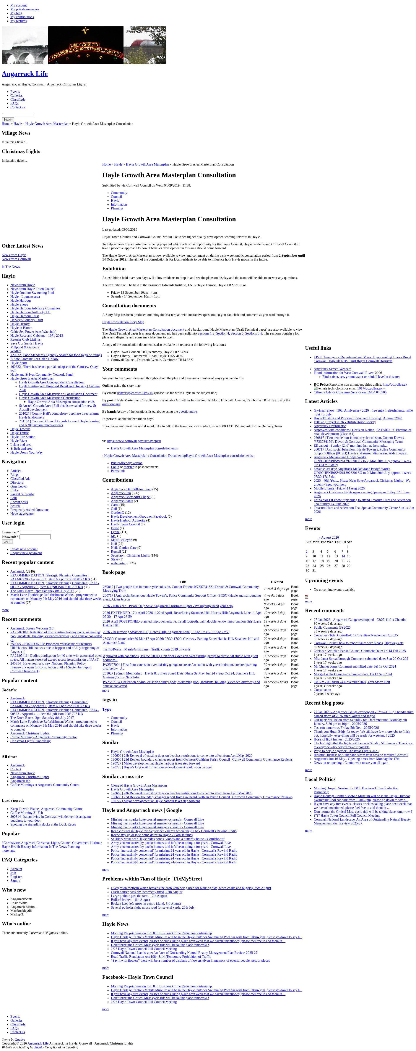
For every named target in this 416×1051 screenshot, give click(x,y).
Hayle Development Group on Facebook (139, 516)
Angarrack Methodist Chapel (131, 497)
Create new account (23, 549)
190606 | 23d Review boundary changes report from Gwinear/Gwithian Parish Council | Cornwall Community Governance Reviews (201, 759)
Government (80, 843)
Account (16, 869)
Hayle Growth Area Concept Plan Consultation (51, 382)
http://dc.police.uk (395, 384)
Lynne (115, 532)
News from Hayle (14, 255)
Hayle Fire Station (22, 437)
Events (15, 91)
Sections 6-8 (253, 333)
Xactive (20, 1039)
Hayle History (20, 324)
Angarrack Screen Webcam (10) (32, 628)
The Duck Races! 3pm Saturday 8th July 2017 (42, 591)
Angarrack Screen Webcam (332, 369)
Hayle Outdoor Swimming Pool (32, 293)
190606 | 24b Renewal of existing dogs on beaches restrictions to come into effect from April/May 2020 (181, 755)
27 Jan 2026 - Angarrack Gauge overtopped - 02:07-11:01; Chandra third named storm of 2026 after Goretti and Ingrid (364, 714)
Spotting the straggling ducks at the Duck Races (43, 824)
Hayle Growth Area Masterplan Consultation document (146, 329)
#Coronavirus (11, 843)
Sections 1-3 (206, 333)
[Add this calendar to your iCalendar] (307, 597)
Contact (15, 769)
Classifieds (17, 99)
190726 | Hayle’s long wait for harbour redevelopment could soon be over (161, 767)
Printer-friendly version (127, 463)
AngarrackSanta (122, 501)
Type (106, 709)
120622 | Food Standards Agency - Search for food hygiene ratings (56, 355)
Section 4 (222, 333)
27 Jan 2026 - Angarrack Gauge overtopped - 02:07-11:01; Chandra (360, 619)
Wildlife (15, 351)
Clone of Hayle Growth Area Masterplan (139, 785)
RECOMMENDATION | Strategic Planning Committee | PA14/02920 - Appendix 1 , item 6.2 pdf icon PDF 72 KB (50, 577)
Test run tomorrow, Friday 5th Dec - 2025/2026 (346, 727)
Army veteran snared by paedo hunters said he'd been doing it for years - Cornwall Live (171, 843)
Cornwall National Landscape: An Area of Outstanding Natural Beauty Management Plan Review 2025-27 (184, 952)
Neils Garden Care (123, 547)
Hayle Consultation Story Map (123, 322)
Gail (114, 508)
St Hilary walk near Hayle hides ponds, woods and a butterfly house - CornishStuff (167, 839)
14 (343, 556)
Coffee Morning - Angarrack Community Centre (43, 737)
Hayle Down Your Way (26, 452)
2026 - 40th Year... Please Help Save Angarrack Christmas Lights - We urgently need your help (168, 606)
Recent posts (19, 502)
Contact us (17, 107)
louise (115, 528)
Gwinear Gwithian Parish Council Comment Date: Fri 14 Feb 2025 (360, 651)
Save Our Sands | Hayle (26, 343)
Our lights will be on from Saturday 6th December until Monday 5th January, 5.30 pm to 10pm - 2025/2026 (360, 722)
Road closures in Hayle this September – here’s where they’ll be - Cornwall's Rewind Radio (174, 831)
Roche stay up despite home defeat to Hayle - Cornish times (152, 835)
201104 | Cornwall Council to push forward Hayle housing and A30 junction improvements (59, 423)
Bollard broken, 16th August (130, 899)
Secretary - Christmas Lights (130, 555)
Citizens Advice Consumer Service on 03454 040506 (350, 392)
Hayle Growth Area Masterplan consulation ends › (220, 455)
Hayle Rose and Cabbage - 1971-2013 (36, 335)
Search (15, 506)
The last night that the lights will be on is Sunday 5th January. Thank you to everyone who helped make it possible (363, 745)
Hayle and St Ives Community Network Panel (41, 374)
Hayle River (18, 441)
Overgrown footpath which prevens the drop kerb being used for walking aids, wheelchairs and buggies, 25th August (191, 888)
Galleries (16, 95)
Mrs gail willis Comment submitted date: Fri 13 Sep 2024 (353, 674)
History (26, 846)
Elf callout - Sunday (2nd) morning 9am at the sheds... (351, 445)
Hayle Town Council (125, 524)
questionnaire (111, 404)
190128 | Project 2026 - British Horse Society (345, 422)
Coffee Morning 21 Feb (26, 812)
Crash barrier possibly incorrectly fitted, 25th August (146, 892)
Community (119, 193)
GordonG (117, 512)
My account (18, 5)
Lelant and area (20, 444)
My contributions (22, 17)
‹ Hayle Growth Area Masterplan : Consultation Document (142, 455)
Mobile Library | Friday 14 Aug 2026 (339, 488)
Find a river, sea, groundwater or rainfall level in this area (361, 376)
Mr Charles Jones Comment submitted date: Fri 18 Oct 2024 (355, 666)
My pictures (18, 21)
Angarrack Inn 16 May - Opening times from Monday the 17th (357, 759)
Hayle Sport (18, 363)
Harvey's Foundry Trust (26, 320)
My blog (16, 13)
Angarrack (17, 571)
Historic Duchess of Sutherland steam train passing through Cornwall (361, 755)
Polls (13, 498)
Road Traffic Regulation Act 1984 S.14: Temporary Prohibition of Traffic (161, 956)
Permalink (118, 471)
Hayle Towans (20, 429)
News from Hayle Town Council (32, 289)
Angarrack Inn (20, 781)
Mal (113, 536)
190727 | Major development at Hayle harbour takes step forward (155, 763)
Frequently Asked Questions (29, 510)
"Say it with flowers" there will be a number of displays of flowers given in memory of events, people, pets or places (190, 960)
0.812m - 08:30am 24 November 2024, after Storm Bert (352, 682)
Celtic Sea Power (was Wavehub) (33, 331)
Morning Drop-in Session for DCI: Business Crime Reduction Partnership (161, 933)
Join (13, 873)
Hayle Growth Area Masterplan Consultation (49, 398)
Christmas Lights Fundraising (30, 741)
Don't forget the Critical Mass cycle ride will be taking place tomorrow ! (160, 945)
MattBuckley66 (121, 540)
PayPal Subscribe (22, 494)
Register (16, 877)
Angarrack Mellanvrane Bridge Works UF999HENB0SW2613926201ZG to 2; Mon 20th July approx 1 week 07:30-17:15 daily (362, 461)
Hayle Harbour (20, 300)
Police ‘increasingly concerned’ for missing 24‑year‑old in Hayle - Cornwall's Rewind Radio (174, 850)
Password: (10, 537)
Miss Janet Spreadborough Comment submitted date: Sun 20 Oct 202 (361, 658)
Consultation (322, 690)
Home (6, 124)
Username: (10, 532)
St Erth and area (21, 448)
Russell (116, 551)
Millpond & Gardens (24, 347)
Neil (114, 544)
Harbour (96, 843)
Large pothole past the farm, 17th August (139, 896)
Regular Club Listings (25, 339)
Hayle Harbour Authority (128, 520)
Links (14, 490)
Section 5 (237, 333)
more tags (8, 850)
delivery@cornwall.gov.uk (135, 393)
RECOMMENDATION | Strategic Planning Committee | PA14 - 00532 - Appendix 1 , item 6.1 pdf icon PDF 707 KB (54, 585)
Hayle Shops (19, 304)
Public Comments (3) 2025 (332, 627)
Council (65, 843)
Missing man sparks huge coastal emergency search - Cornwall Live (157, 819)
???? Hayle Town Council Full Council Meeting (144, 949)
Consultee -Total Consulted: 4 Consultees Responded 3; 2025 (356, 635)
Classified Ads (20, 478)
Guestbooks (18, 486)
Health (15, 846)
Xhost (38, 1047)
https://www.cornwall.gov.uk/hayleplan (134, 441)
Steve (115, 559)
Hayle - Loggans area (25, 296)
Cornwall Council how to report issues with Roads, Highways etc (358, 643)
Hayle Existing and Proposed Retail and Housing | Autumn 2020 (358, 418)
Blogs (14, 474)
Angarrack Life (25, 73)
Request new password (26, 553)
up (184, 455)
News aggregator (22, 513)
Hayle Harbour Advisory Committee (35, 308)
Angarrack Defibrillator (330, 426)
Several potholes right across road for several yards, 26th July (153, 907)
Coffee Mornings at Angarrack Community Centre (44, 785)
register (129, 467)
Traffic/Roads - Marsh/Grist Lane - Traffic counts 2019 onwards (146, 649)
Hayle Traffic (19, 433)
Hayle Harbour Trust (24, 316)
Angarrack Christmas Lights (29, 733)
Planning (74, 846)
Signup (15, 880)
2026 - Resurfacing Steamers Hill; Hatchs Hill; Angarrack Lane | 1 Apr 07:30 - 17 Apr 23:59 (166, 632)
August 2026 (330, 537)
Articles (15, 471)
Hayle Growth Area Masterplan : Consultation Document (58, 394)
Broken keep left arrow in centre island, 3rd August (146, 903)
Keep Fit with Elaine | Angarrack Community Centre (46, 809)
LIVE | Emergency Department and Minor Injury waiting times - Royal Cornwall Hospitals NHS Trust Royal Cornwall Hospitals (362, 359)
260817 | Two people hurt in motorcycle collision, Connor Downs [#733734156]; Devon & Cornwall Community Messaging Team (359, 439)
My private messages (24, 9)
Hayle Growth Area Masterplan (46, 124)
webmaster (118, 563)
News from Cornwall (16, 259)
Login (115, 467)
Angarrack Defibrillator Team (131, 489)
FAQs (14, 103)
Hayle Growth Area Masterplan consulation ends (61, 402)
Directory (16, 482)
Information (40, 846)
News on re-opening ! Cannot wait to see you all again (351, 763)
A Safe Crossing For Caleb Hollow (34, 359)
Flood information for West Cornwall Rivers (344, 373)
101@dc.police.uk (369, 388)
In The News (11, 267)
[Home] (84, 63)
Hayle (18, 124)
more (5, 610)
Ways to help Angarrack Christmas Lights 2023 (346, 751)
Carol (115, 505)
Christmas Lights (48, 843)
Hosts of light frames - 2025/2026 (337, 739)
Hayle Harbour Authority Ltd (30, 312)
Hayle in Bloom (21, 328)
